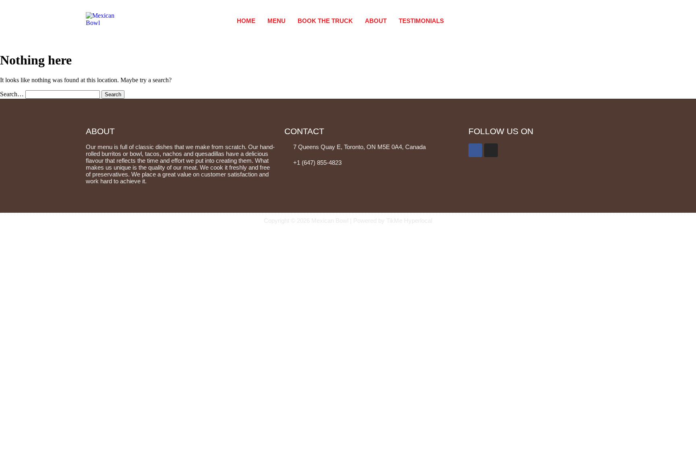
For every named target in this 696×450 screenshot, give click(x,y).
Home (246, 20)
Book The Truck (325, 20)
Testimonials (421, 20)
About (376, 20)
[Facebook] (475, 150)
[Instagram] (491, 150)
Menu (276, 20)
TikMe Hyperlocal (408, 220)
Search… (12, 94)
